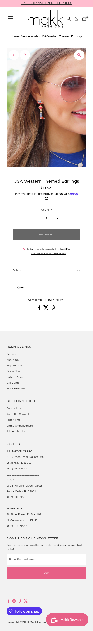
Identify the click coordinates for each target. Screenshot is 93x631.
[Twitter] (26, 601)
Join (46, 572)
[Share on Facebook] (39, 309)
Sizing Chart (14, 371)
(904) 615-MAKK (17, 525)
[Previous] (14, 55)
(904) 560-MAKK (17, 497)
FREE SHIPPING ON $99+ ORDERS (46, 3)
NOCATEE (13, 480)
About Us (13, 360)
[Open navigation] (11, 18)
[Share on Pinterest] (53, 309)
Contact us (35, 300)
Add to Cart (46, 234)
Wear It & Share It (18, 414)
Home (15, 36)
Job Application (16, 431)
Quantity (46, 209)
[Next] (25, 55)
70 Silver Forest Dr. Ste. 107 (24, 514)
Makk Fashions (39, 622)
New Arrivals (29, 36)
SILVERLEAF (14, 508)
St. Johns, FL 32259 (19, 462)
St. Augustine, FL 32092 (22, 520)
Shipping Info (15, 365)
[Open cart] (84, 19)
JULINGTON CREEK (19, 451)
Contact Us (14, 408)
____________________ (23, 474)
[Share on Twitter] (46, 309)
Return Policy (54, 300)
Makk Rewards (16, 388)
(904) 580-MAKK (17, 468)
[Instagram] (14, 601)
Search (11, 354)
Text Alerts (13, 419)
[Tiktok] (19, 601)
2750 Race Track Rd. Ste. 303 (25, 457)
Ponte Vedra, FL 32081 (21, 491)
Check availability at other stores (48, 254)
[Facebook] (9, 601)
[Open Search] (69, 19)
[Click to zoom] (79, 55)
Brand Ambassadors (20, 425)
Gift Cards (13, 382)
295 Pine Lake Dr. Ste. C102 (24, 485)
